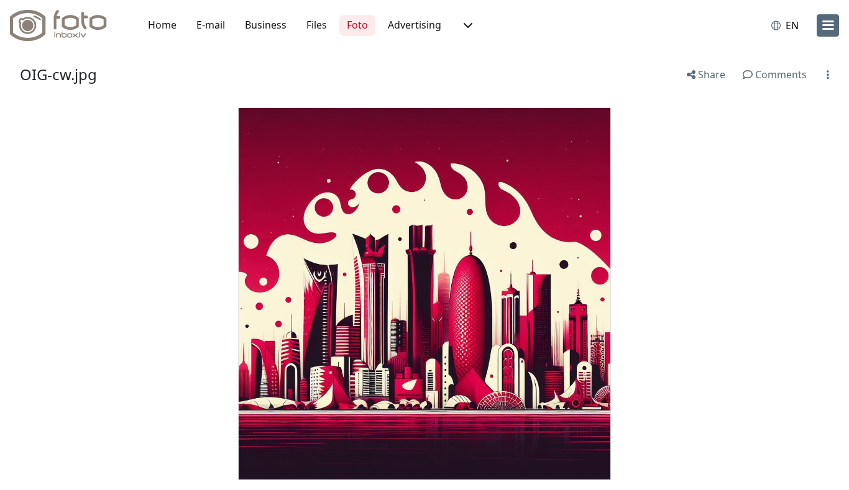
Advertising (414, 25)
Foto (357, 25)
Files (316, 25)
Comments (780, 74)
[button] (467, 25)
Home (162, 25)
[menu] (828, 25)
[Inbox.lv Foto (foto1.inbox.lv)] (65, 25)
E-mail (210, 25)
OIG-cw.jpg (58, 74)
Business (266, 25)
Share (710, 74)
